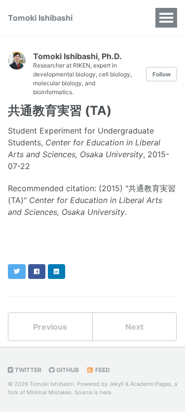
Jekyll (116, 383)
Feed (102, 370)
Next (134, 327)
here (105, 392)
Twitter (27, 370)
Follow (161, 74)
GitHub (67, 370)
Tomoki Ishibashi (40, 18)
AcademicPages (150, 383)
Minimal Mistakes (49, 392)
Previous (50, 327)
